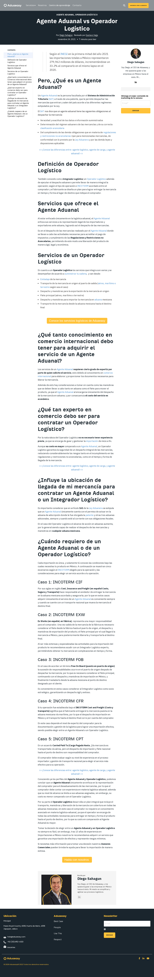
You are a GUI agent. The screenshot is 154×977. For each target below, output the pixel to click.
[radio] (127, 929)
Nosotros (42, 5)
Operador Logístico (86, 14)
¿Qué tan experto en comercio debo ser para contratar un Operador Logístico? (17, 91)
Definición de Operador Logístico (17, 61)
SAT (51, 99)
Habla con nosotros (77, 859)
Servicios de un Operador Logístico (17, 72)
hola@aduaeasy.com (16, 937)
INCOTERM (83, 186)
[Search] (124, 5)
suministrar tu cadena (76, 273)
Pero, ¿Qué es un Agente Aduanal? (17, 55)
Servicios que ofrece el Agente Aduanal (17, 66)
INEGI (64, 54)
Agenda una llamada (138, 5)
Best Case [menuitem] (58, 921)
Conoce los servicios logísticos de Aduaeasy (77, 320)
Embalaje (45, 279)
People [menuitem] (57, 927)
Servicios (30, 5)
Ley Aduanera (82, 139)
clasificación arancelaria (52, 128)
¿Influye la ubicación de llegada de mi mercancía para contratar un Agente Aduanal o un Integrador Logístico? (18, 103)
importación (92, 441)
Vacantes (11, 947)
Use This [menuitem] (58, 933)
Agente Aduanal (65, 14)
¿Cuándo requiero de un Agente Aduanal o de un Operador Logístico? (17, 113)
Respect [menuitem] (58, 939)
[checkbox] (127, 929)
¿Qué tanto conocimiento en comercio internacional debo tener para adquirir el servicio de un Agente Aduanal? (19, 80)
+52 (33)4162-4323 (15, 942)
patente (89, 515)
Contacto (77, 5)
